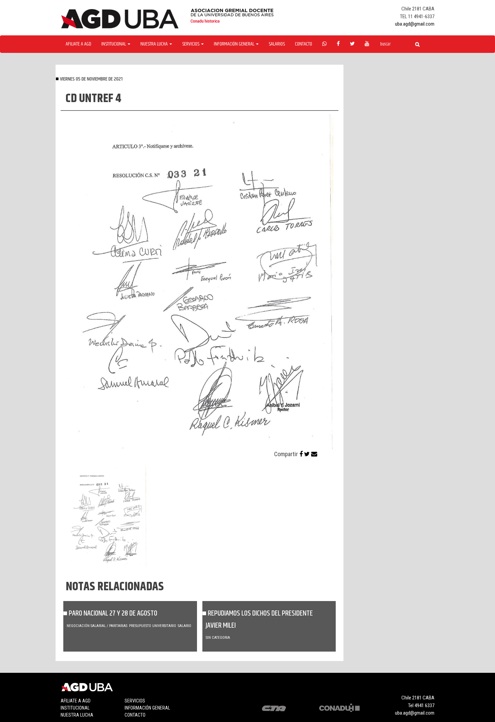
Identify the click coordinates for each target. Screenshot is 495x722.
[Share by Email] (314, 454)
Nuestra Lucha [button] (154, 44)
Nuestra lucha (77, 715)
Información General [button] (234, 44)
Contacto (303, 44)
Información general (147, 708)
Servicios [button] (191, 44)
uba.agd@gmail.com (414, 24)
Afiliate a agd (78, 44)
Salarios (277, 44)
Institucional (75, 708)
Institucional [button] (114, 44)
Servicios (135, 700)
